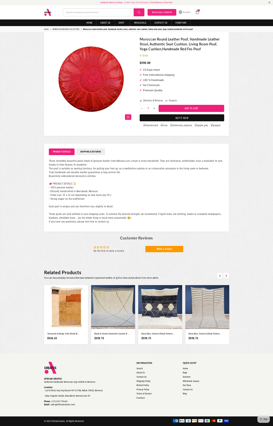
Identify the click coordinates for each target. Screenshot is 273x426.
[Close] (180, 187)
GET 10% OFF (136, 230)
